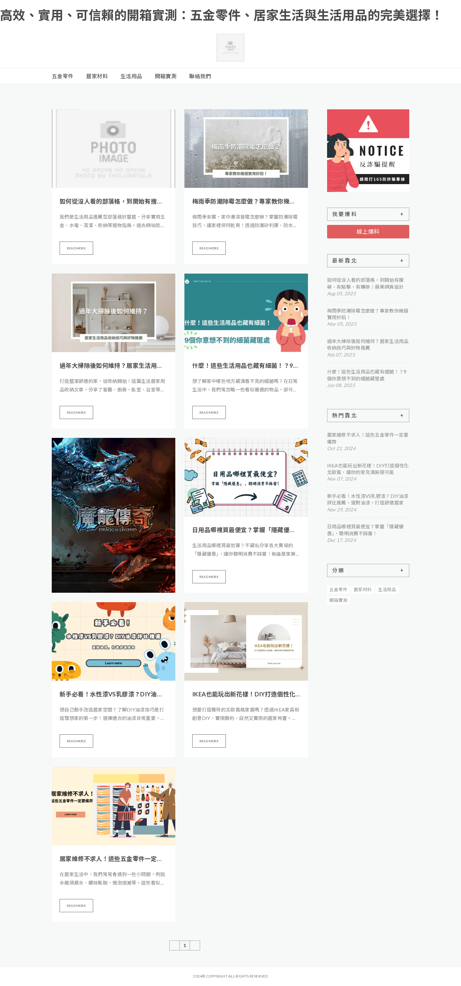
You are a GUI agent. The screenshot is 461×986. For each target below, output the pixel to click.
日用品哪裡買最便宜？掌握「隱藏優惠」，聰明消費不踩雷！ (246, 529)
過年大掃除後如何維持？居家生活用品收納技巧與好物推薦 (113, 365)
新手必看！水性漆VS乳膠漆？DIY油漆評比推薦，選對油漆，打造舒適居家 (113, 694)
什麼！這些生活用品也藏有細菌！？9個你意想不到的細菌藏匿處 (246, 365)
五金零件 (62, 76)
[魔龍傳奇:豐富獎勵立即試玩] (113, 515)
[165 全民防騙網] (368, 150)
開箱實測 (166, 76)
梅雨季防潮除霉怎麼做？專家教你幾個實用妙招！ (246, 201)
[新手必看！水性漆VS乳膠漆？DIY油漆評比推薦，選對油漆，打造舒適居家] (113, 641)
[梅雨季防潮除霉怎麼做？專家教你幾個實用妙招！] (246, 148)
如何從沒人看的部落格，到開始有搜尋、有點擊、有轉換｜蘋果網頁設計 (113, 201)
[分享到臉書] (384, 76)
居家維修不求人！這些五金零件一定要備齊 (113, 858)
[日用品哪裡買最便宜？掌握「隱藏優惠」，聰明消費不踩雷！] (246, 477)
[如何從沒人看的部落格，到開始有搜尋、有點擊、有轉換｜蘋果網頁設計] (113, 148)
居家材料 (97, 76)
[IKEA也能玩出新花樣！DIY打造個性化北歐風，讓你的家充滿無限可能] (246, 641)
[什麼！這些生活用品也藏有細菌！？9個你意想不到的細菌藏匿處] (246, 313)
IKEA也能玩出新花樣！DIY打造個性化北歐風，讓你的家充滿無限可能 (246, 694)
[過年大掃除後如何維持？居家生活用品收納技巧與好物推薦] (113, 313)
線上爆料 (368, 231)
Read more (76, 248)
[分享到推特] (376, 76)
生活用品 (131, 76)
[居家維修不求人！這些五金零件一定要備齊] (113, 806)
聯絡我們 (200, 76)
